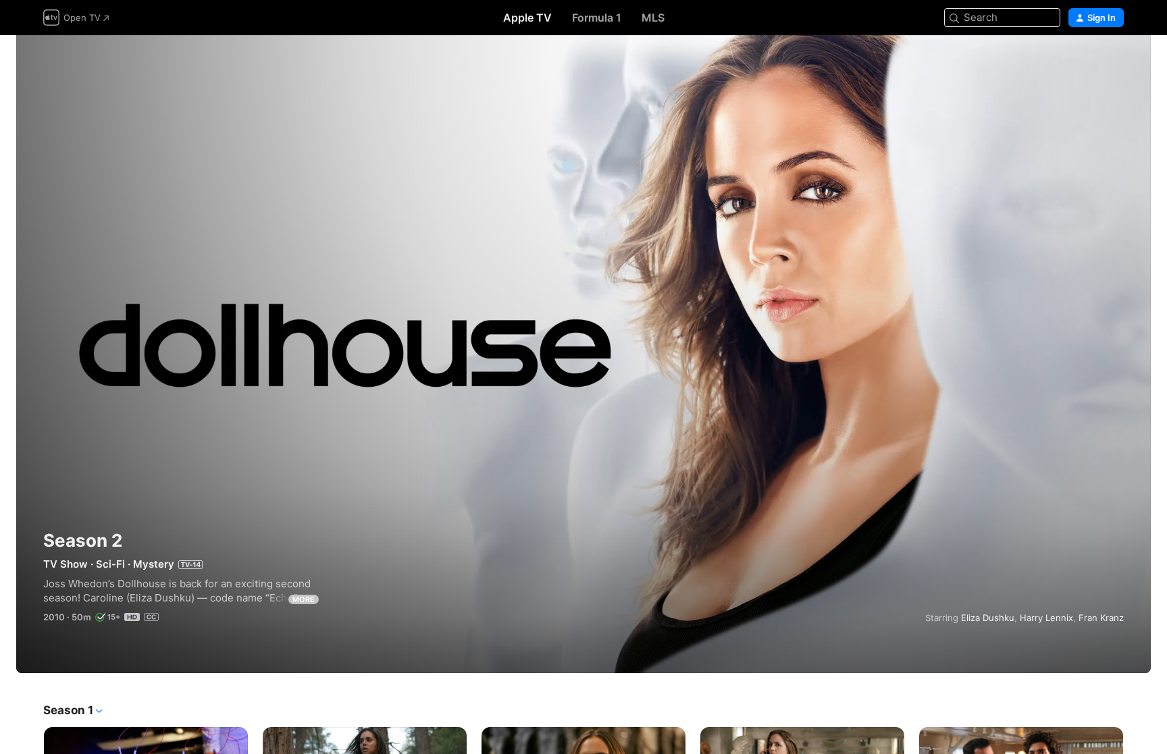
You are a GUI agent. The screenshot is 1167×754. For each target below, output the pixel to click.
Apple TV (527, 17)
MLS (653, 17)
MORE (303, 599)
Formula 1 (596, 17)
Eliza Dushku (987, 617)
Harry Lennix (1046, 617)
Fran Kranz (1101, 617)
